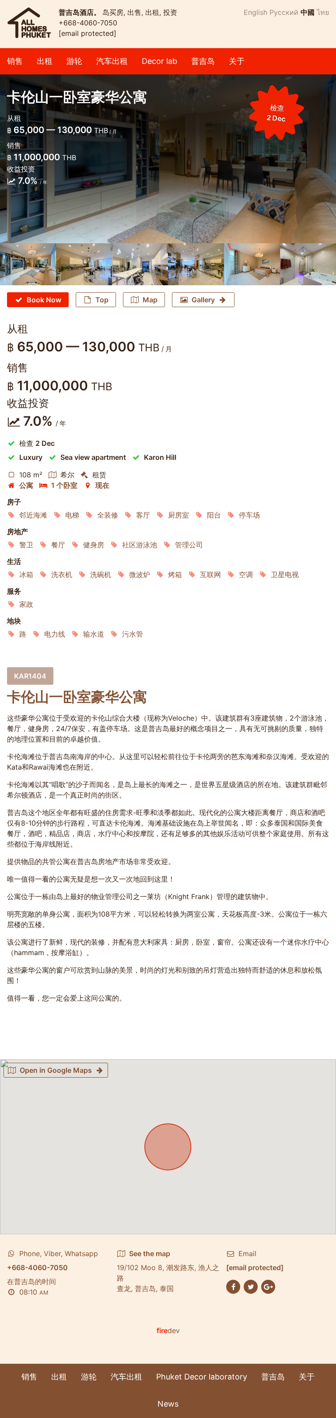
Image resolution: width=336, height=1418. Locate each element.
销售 (15, 61)
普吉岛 (203, 61)
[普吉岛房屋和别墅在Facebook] (233, 1285)
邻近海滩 (33, 515)
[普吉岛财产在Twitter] (251, 1285)
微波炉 (139, 574)
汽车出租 (112, 61)
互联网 (210, 574)
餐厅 (58, 544)
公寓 (26, 485)
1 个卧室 (64, 485)
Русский (284, 12)
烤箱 (175, 574)
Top (101, 299)
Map (150, 299)
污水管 (132, 634)
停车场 (249, 515)
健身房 (93, 544)
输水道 (93, 634)
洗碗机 (100, 574)
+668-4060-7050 (88, 22)
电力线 (54, 634)
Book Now (44, 299)
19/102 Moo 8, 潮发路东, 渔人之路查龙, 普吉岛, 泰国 (168, 1271)
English (255, 12)
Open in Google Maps (56, 1070)
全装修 (107, 515)
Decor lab (159, 61)
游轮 (74, 61)
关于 (237, 61)
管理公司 (189, 544)
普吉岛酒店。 (80, 12)
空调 (246, 574)
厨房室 (178, 515)
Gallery (203, 299)
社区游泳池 (139, 544)
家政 (26, 604)
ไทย (323, 12)
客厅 (143, 515)
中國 (308, 12)
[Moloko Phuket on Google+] (268, 1285)
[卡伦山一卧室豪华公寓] (28, 264)
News (168, 1403)
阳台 (214, 515)
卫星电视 (285, 574)
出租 (44, 61)
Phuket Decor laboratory (201, 1376)
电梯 (72, 515)
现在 (102, 485)
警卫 (26, 544)
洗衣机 (61, 574)
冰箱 (26, 574)
